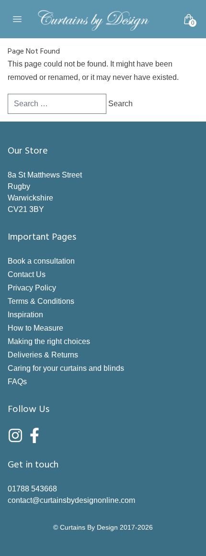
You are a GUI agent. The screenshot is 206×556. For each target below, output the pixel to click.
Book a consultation (41, 261)
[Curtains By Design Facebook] (34, 435)
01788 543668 (32, 489)
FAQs (17, 382)
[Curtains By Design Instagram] (15, 435)
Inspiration (25, 315)
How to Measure (35, 328)
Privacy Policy (32, 288)
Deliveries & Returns (43, 355)
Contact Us (27, 274)
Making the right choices (49, 341)
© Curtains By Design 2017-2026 (103, 527)
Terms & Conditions (41, 301)
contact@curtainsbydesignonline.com (71, 500)
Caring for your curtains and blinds (66, 368)
